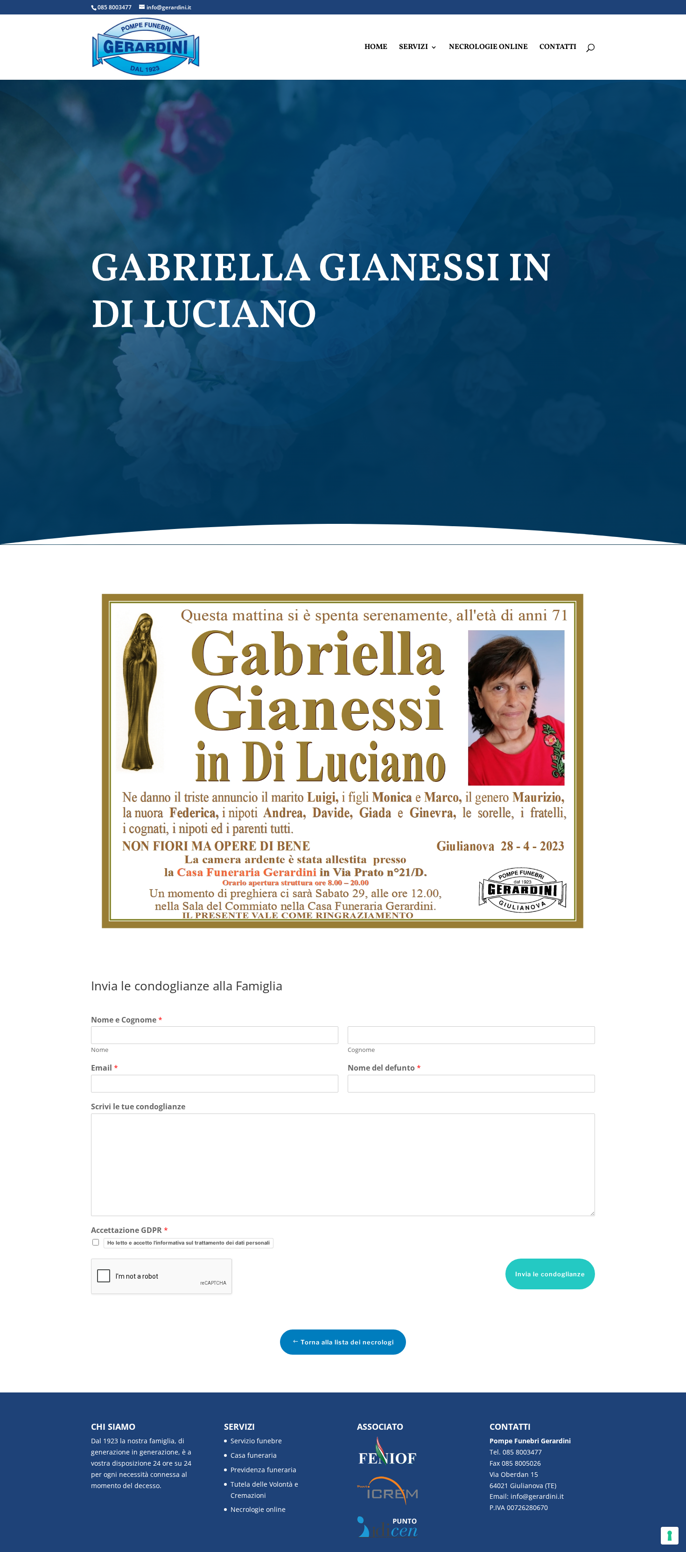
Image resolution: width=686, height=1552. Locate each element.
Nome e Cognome (126, 1020)
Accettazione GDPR (129, 1230)
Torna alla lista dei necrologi (347, 1342)
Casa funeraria (254, 1455)
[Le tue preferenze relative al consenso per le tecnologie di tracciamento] (670, 1536)
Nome (99, 1050)
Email (104, 1068)
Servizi (413, 48)
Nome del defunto (384, 1068)
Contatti (557, 48)
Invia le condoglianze (550, 1274)
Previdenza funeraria (263, 1469)
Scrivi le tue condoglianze (138, 1107)
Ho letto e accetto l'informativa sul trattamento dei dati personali (188, 1242)
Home (375, 48)
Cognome (361, 1050)
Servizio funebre (256, 1440)
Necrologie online (488, 48)
